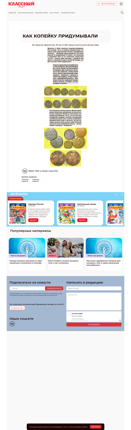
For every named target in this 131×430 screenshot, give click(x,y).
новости (12, 13)
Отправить (94, 325)
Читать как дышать (18, 256)
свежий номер (41, 13)
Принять (96, 427)
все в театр (54, 13)
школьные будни (25, 13)
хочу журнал (108, 4)
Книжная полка (68, 13)
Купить (33, 220)
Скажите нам (17, 308)
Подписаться (54, 288)
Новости (52, 256)
